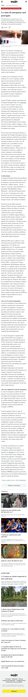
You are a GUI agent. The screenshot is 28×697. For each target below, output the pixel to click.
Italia (2, 5)
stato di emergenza (21, 480)
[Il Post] (14, 1)
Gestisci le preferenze (9, 680)
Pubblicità (14, 679)
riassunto (11, 452)
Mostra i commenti (14, 485)
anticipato (23, 102)
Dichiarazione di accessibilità (14, 682)
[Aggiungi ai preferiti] (9, 27)
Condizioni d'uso (21, 680)
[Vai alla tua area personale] (26, 1)
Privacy (21, 679)
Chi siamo (8, 679)
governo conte (10, 480)
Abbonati (14, 691)
